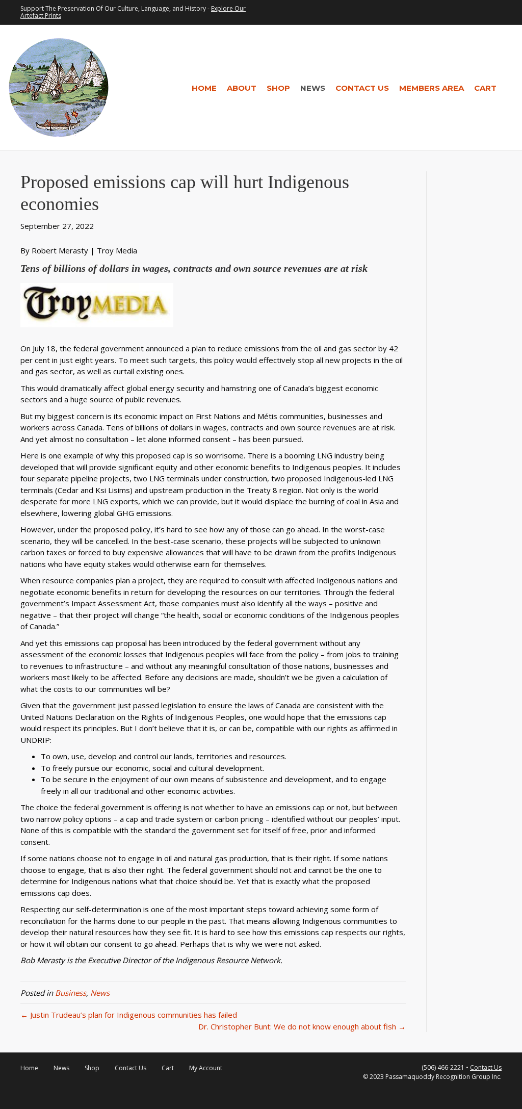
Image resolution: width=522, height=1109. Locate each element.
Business (70, 993)
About (241, 88)
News (312, 88)
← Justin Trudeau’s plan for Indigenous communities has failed (128, 1015)
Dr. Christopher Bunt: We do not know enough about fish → (302, 1026)
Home (204, 88)
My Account (205, 1068)
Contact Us (362, 88)
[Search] (508, 87)
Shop (278, 88)
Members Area (431, 88)
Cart (485, 88)
